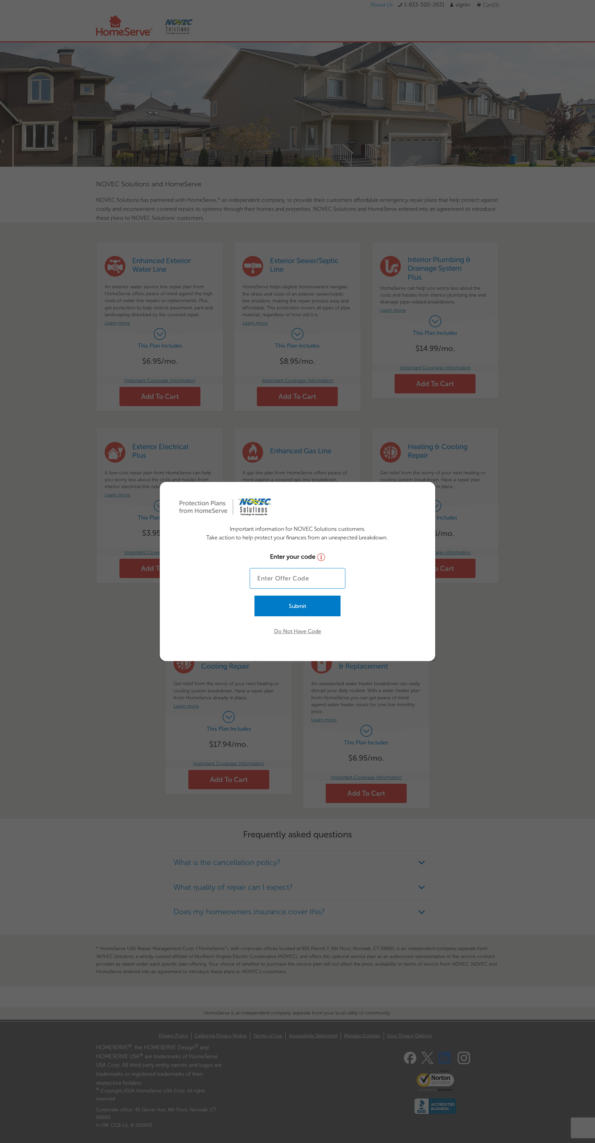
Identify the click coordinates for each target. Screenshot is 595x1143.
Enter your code (293, 556)
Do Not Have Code (297, 631)
